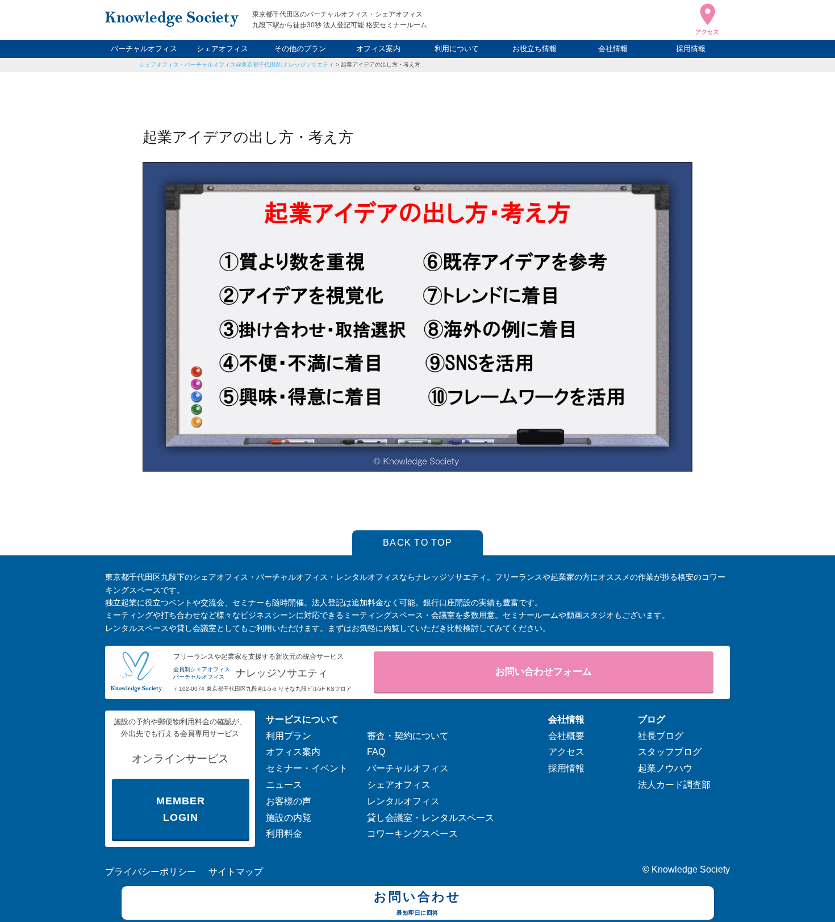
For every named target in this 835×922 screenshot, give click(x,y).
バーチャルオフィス (144, 48)
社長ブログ (660, 736)
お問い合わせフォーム (543, 671)
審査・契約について (408, 736)
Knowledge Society (691, 869)
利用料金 (284, 833)
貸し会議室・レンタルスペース (430, 818)
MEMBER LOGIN (180, 809)
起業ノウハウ (665, 768)
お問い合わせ (417, 902)
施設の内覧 (288, 818)
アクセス (566, 752)
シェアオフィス (222, 48)
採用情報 (690, 48)
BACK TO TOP (417, 542)
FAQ (376, 752)
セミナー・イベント (307, 768)
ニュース (284, 785)
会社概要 (566, 736)
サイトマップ (235, 872)
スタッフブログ (670, 752)
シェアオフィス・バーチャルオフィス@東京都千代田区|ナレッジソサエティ (236, 64)
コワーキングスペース (412, 833)
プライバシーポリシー (150, 872)
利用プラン (288, 736)
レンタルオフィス (403, 801)
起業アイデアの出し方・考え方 (380, 64)
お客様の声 (288, 801)
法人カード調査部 (674, 785)
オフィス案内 (378, 48)
